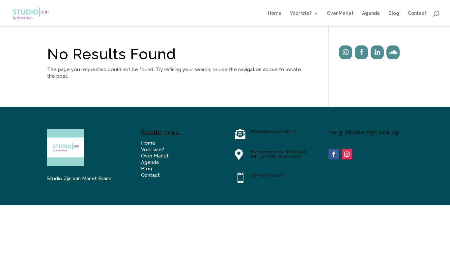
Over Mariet (340, 13)
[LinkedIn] (377, 52)
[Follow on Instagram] (347, 154)
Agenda (371, 13)
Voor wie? (301, 13)
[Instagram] (345, 52)
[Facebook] (361, 52)
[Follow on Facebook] (333, 154)
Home (274, 13)
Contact (417, 13)
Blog (393, 13)
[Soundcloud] (393, 52)
